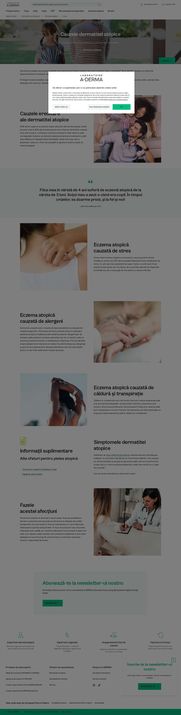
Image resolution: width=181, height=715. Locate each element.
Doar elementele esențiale (99, 107)
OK (121, 107)
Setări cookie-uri (61, 107)
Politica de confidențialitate (118, 99)
